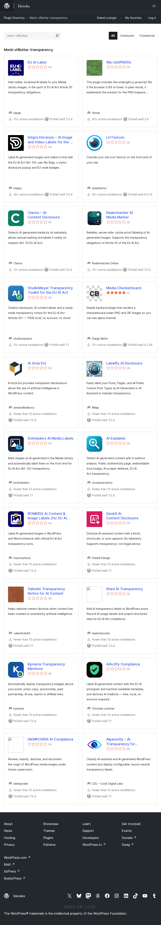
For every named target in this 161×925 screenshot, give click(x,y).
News (8, 831)
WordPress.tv (94, 845)
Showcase (50, 824)
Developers (90, 838)
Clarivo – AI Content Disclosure (44, 215)
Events (127, 831)
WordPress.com (17, 858)
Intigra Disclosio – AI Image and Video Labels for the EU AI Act (51, 139)
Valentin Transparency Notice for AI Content (46, 591)
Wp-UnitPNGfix (118, 62)
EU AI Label (37, 62)
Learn (86, 824)
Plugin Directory (14, 17)
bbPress (12, 871)
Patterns (49, 845)
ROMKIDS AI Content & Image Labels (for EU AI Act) (47, 516)
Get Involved (131, 824)
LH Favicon (115, 137)
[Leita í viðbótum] (57, 36)
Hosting (9, 838)
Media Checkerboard (123, 288)
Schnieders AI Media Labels (51, 438)
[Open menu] (154, 6)
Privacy (9, 845)
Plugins (48, 838)
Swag (128, 845)
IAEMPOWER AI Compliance (50, 739)
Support (88, 831)
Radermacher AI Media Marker (119, 215)
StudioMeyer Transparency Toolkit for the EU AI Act (50, 290)
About (8, 824)
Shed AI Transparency (124, 589)
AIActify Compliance (123, 664)
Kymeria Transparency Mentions (46, 666)
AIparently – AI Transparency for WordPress (120, 741)
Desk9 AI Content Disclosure (122, 516)
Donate (129, 838)
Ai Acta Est (37, 363)
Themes (49, 831)
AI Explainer (116, 438)
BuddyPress (14, 878)
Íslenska (19, 896)
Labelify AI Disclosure (124, 363)
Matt (9, 864)
